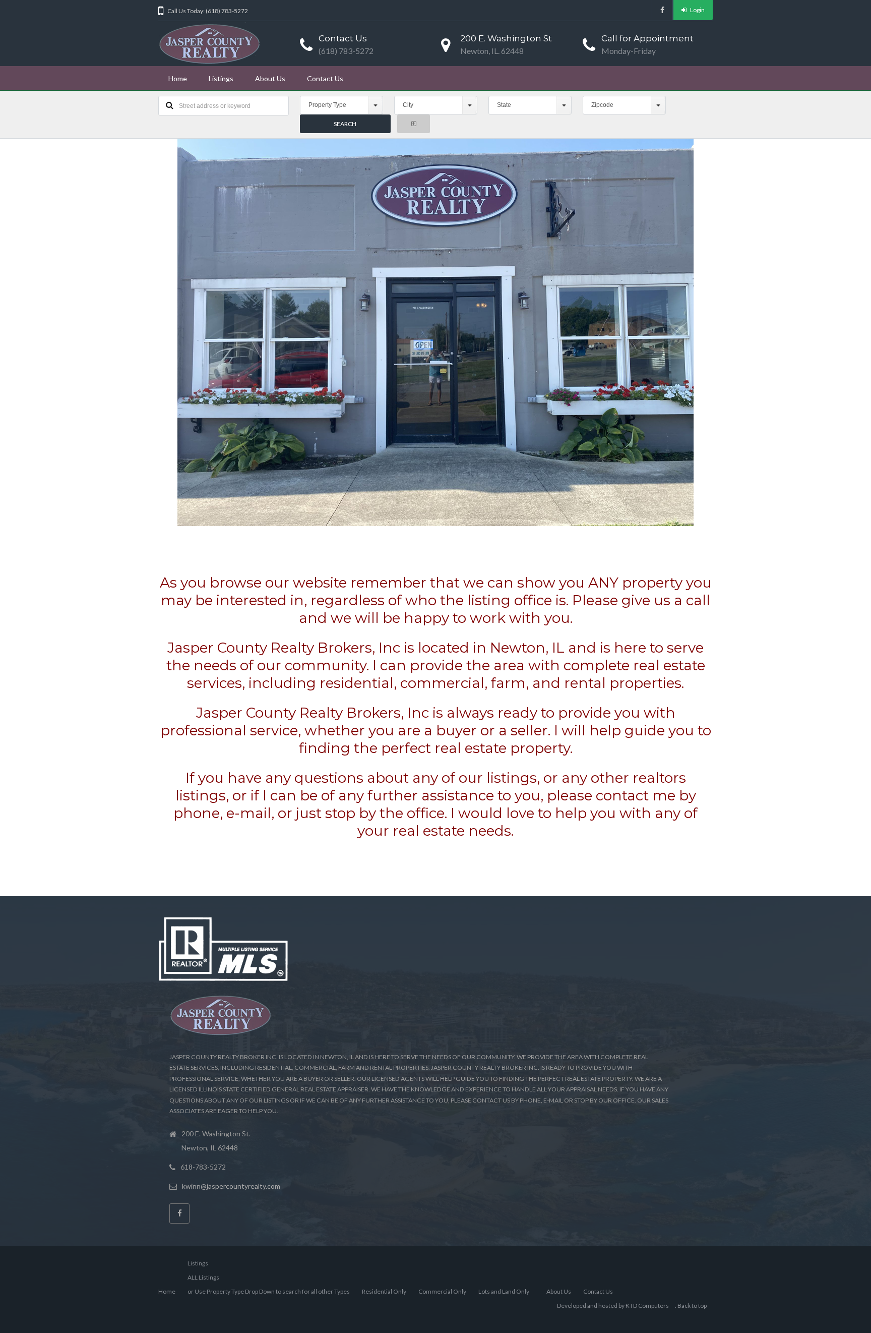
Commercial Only (442, 1291)
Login (697, 10)
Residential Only (384, 1291)
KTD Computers (647, 1305)
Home (177, 78)
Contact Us (325, 78)
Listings (221, 78)
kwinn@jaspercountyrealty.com (231, 1186)
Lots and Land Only (503, 1291)
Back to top (692, 1305)
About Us (270, 78)
